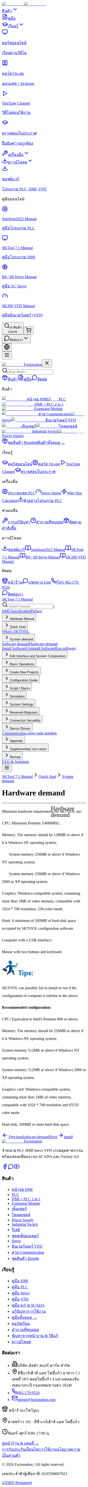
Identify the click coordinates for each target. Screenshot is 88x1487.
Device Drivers (20, 728)
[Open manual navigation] (7, 768)
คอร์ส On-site (49, 464)
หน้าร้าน (15, 582)
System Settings (21, 704)
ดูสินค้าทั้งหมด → (50, 442)
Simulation (17, 696)
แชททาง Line (39, 582)
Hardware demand (43, 644)
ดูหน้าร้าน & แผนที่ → (20, 1443)
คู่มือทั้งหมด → (24, 1317)
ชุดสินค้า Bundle (21, 442)
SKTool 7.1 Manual (17, 599)
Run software (65, 648)
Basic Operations (22, 664)
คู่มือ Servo (21, 1293)
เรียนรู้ (13, 26)
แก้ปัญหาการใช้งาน (29, 1311)
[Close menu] (47, 363)
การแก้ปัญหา (19, 522)
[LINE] (11, 1168)
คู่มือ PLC (20, 1287)
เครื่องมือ (15, 155)
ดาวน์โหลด (17, 162)
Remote (15, 757)
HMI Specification (16, 611)
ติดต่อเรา (16, 340)
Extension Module (48, 409)
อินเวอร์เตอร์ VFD (60, 420)
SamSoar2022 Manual (48, 550)
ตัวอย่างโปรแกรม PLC (43, 501)
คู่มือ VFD (20, 1299)
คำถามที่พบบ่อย (49, 522)
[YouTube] (17, 1168)
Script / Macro (20, 688)
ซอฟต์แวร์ (16, 550)
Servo (16, 1241)
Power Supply (23, 1220)
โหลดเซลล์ (68, 426)
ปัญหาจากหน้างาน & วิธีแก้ (35, 1336)
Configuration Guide (24, 680)
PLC (62, 399)
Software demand (15, 644)
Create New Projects (24, 672)
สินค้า (7, 11)
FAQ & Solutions (15, 762)
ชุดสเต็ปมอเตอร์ (25, 1236)
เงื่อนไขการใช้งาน (41, 1449)
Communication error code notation (29, 733)
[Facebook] (5, 1168)
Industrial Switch (45, 431)
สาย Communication (54, 414)
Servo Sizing (51, 493)
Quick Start (18, 627)
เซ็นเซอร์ (28, 426)
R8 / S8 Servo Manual (42, 557)
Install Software (14, 648)
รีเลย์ (16, 1230)
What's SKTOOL (15, 631)
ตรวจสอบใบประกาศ (38, 472)
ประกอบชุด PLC (21, 493)
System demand (21, 639)
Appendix (16, 741)
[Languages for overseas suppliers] (7, 347)
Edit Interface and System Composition (38, 656)
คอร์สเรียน (21, 1323)
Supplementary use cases (28, 749)
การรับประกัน (13, 1449)
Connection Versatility (25, 720)
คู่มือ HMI (20, 1281)
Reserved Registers (24, 712)
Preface (36, 611)
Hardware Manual (22, 619)
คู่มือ (12, 18)
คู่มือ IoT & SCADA (28, 1305)
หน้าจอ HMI (37, 399)
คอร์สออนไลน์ (20, 464)
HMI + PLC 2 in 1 (49, 404)
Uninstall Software (40, 648)
